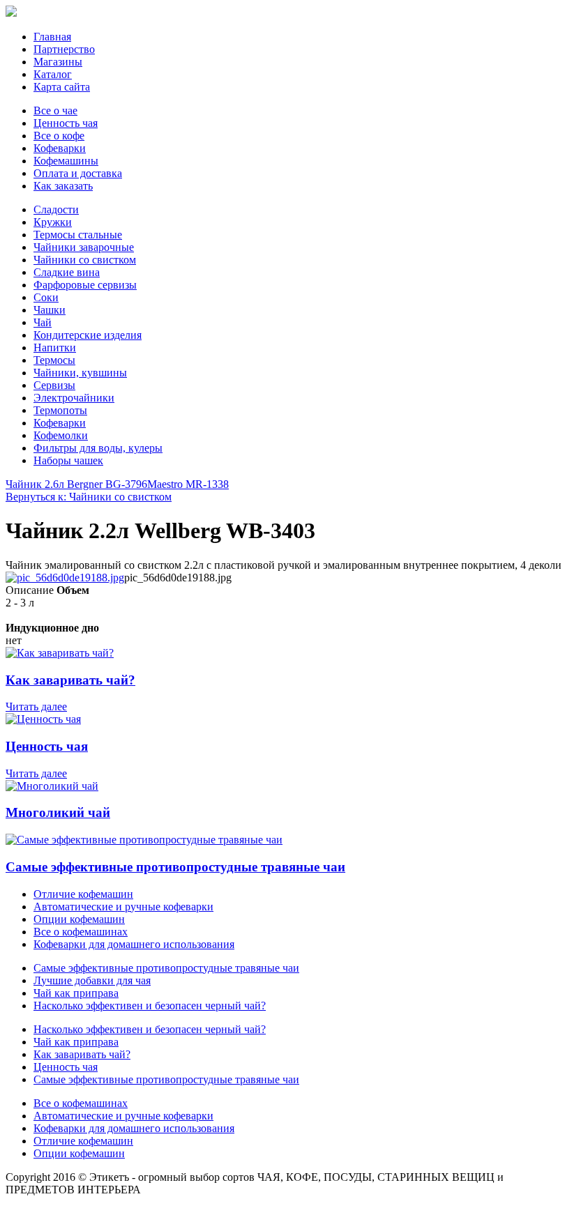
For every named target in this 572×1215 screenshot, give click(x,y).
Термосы (54, 360)
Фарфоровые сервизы (85, 285)
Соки (46, 297)
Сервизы (54, 385)
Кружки (52, 222)
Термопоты (60, 410)
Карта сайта (61, 87)
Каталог (52, 74)
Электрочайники (73, 398)
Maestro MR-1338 (188, 484)
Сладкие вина (66, 272)
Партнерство (64, 49)
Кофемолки (60, 435)
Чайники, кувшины (80, 373)
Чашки (49, 310)
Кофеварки (59, 148)
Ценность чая (65, 123)
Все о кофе (58, 136)
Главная (52, 37)
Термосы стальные (77, 234)
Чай (42, 322)
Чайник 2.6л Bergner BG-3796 (76, 484)
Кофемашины (65, 161)
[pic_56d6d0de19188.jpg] (65, 577)
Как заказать (63, 186)
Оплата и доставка (77, 173)
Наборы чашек (68, 460)
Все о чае (55, 110)
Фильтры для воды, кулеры (98, 448)
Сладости (56, 209)
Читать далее (36, 706)
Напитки (54, 347)
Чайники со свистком (84, 260)
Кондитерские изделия (87, 335)
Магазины (57, 62)
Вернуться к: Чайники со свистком (89, 497)
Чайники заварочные (83, 247)
